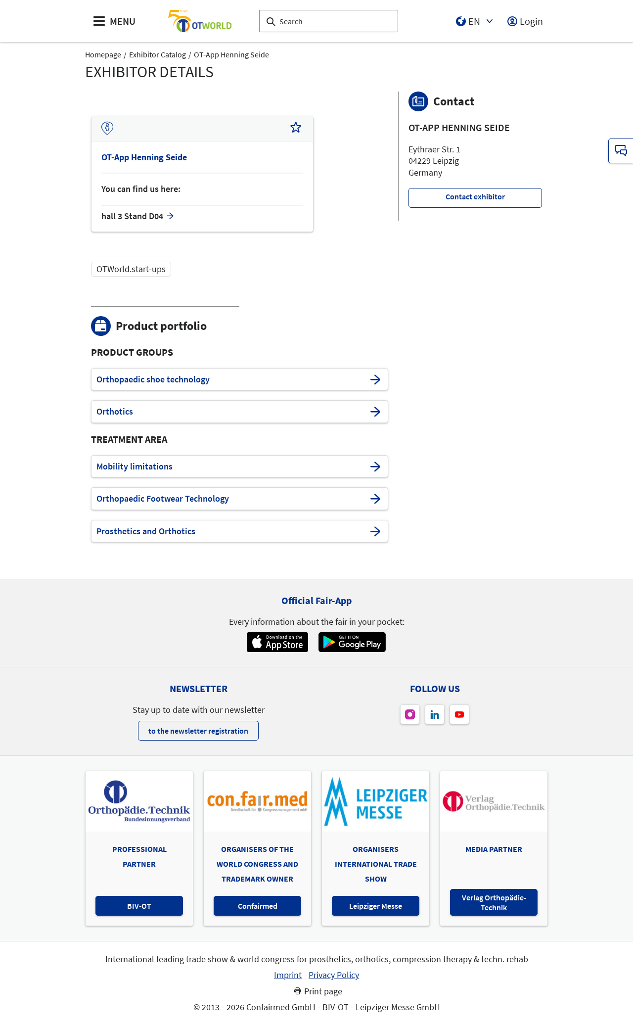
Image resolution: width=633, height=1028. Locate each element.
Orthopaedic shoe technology (153, 379)
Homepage (103, 54)
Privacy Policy (334, 975)
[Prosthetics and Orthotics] (375, 531)
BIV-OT (139, 906)
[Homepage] (199, 21)
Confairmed (257, 906)
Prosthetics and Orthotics (145, 531)
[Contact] (620, 151)
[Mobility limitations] (375, 466)
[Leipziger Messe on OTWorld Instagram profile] (410, 714)
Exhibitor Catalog (157, 54)
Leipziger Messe (375, 906)
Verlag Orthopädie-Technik (494, 902)
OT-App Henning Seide (231, 54)
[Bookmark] (295, 128)
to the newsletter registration (198, 731)
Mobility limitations (134, 466)
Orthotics (114, 411)
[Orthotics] (375, 411)
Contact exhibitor (475, 196)
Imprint (288, 975)
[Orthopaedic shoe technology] (375, 379)
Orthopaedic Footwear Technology (162, 498)
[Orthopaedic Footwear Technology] (375, 499)
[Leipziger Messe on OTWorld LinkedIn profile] (435, 714)
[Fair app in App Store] (277, 642)
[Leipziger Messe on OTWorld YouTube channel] (459, 714)
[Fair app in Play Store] (352, 642)
